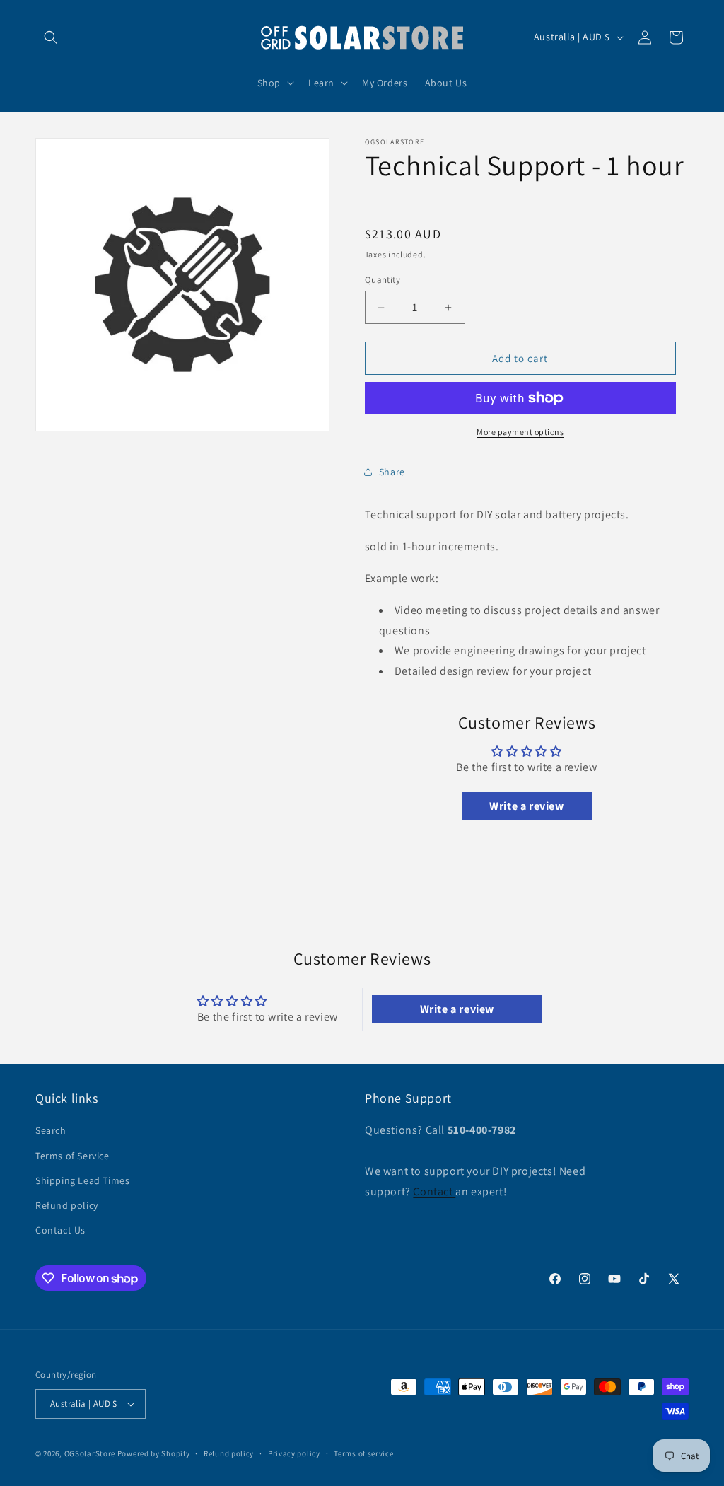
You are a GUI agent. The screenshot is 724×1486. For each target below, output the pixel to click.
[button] (50, 37)
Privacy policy (294, 1453)
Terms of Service (72, 1155)
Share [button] (392, 471)
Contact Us (60, 1230)
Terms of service (363, 1453)
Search (50, 1130)
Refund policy (66, 1205)
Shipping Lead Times (82, 1180)
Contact (434, 1191)
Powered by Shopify (153, 1453)
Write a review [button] (526, 806)
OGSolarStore (89, 1453)
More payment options (520, 431)
